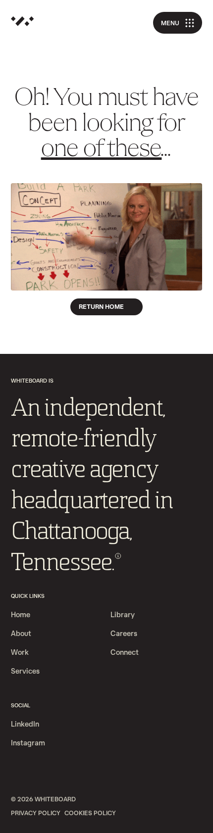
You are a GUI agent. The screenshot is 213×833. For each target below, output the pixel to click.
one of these (101, 149)
